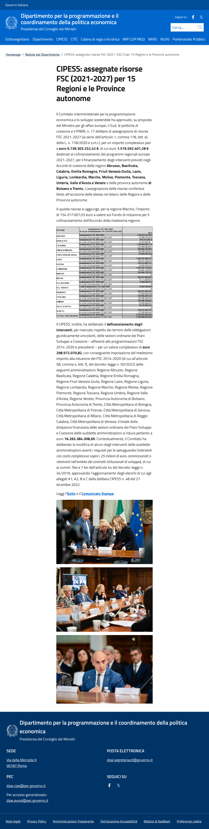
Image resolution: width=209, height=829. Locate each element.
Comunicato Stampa (97, 493)
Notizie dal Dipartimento (42, 54)
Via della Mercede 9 (22, 760)
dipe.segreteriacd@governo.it (130, 760)
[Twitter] (200, 17)
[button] (189, 821)
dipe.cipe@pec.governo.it (26, 785)
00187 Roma (17, 765)
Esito (71, 493)
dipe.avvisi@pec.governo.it (27, 800)
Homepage (13, 54)
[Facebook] (191, 17)
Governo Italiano (16, 4)
